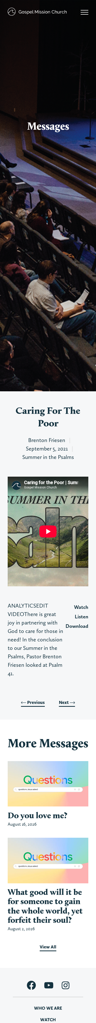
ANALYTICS (22, 605)
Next (64, 702)
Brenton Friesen (46, 440)
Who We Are (48, 1008)
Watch (81, 607)
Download (77, 626)
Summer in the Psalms (48, 457)
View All (48, 947)
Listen (81, 616)
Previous (35, 702)
